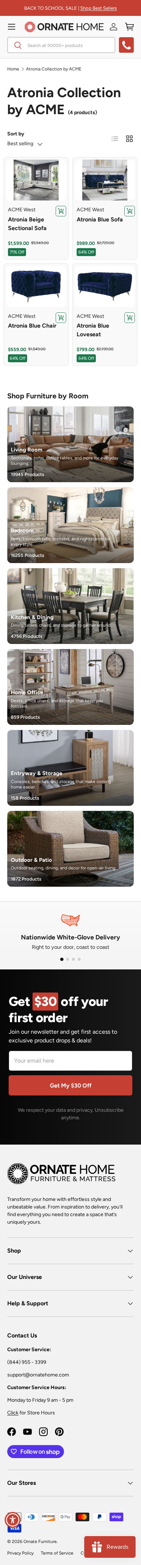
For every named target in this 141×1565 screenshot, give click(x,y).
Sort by (15, 134)
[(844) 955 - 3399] (126, 45)
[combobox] (61, 45)
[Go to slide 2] (67, 959)
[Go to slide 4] (79, 959)
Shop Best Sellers (98, 8)
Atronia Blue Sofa (100, 219)
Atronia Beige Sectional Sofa (27, 224)
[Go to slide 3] (73, 959)
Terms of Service (57, 1553)
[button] (129, 27)
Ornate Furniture (40, 1541)
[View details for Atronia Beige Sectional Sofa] (36, 180)
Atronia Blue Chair (32, 325)
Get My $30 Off (70, 1085)
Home (13, 69)
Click (12, 1413)
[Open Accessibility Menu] (13, 1520)
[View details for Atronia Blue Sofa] (105, 180)
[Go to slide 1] (61, 959)
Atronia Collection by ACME (53, 69)
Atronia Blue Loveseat (93, 330)
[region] (36, 180)
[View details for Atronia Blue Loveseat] (105, 286)
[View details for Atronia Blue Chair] (36, 286)
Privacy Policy (20, 1553)
